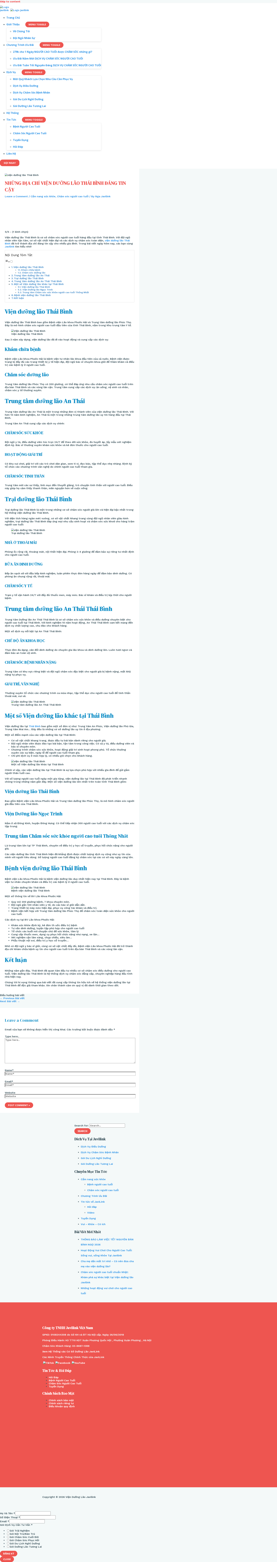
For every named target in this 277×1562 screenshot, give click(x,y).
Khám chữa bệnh (30, 270)
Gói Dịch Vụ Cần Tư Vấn (16, 1524)
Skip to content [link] (10, 1)
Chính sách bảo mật (61, 1400)
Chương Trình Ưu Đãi (94, 1195)
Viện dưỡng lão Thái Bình (28, 267)
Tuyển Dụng (88, 1218)
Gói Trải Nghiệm (20, 1530)
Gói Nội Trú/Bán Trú (22, 1533)
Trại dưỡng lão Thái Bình (29, 278)
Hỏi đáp (92, 1206)
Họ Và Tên (7, 1513)
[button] (9, 261)
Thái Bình (35, 726)
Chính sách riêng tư (61, 1403)
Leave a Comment (16, 196)
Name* (9, 1070)
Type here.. (12, 1036)
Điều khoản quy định (62, 1406)
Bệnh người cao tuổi (100, 1184)
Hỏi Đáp (54, 1377)
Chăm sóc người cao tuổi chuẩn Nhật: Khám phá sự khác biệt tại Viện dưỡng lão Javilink (107, 1277)
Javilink (9, 246)
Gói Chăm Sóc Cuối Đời (24, 1537)
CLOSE (7, 1559)
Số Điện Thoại (10, 1517)
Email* (9, 1081)
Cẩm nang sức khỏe (43, 196)
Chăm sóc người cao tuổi (72, 196)
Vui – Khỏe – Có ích (93, 1224)
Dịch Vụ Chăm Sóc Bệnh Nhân (100, 1152)
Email (4, 1521)
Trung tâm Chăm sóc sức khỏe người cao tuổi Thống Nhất (55, 292)
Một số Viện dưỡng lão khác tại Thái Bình (39, 284)
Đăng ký (8, 1553)
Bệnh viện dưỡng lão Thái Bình (32, 295)
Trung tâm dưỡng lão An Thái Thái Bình (38, 281)
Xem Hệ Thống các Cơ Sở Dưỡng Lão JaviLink (71, 1351)
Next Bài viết (10, 1001)
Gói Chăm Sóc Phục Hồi (24, 1540)
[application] (21, 24)
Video (90, 1212)
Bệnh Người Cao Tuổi (62, 1380)
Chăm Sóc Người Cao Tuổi (65, 1383)
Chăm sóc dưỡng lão (33, 272)
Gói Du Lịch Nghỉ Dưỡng (96, 1158)
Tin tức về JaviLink (93, 1201)
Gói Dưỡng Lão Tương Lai (97, 1163)
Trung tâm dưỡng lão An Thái (32, 275)
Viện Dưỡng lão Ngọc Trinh (37, 289)
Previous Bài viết (12, 998)
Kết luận (19, 298)
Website (10, 1092)
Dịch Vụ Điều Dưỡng (93, 1146)
